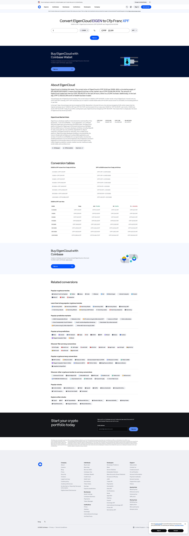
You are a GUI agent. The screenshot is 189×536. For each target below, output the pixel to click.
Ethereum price (134, 492)
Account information (136, 474)
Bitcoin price (133, 489)
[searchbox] (134, 30)
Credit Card (87, 476)
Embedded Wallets (112, 472)
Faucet (109, 500)
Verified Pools (88, 516)
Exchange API (111, 502)
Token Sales (87, 484)
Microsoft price (134, 507)
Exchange (87, 511)
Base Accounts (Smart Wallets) (116, 474)
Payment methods (135, 476)
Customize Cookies (178, 525)
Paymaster (110, 484)
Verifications (111, 491)
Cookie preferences (67, 484)
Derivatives (87, 481)
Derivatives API (111, 510)
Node (108, 493)
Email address (101, 425)
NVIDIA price (133, 502)
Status (132, 484)
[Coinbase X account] (44, 522)
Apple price (133, 504)
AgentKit (109, 495)
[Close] (185, 524)
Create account (134, 469)
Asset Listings (88, 494)
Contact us (133, 467)
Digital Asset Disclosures (68, 490)
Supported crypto (135, 481)
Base (108, 467)
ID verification (134, 472)
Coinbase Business (89, 496)
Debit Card (87, 479)
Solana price (133, 494)
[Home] (39, 7)
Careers (63, 467)
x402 (108, 479)
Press (62, 472)
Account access (134, 479)
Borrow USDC (88, 469)
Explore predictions (90, 488)
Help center (133, 465)
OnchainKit (110, 486)
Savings (86, 486)
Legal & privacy (65, 479)
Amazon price (134, 509)
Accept (176, 530)
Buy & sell (87, 465)
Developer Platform (113, 465)
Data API (109, 488)
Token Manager (88, 501)
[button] (56, 7)
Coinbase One (88, 472)
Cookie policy (65, 481)
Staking (86, 509)
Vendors (63, 476)
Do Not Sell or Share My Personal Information (71, 487)
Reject (159, 530)
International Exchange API (115, 505)
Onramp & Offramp (112, 476)
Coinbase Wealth (89, 474)
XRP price (133, 496)
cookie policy (158, 523)
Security (63, 474)
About (63, 465)
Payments (87, 499)
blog (39, 522)
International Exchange (91, 514)
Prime (85, 507)
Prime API (110, 507)
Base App (86, 467)
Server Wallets (111, 469)
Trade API (109, 481)
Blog (62, 469)
